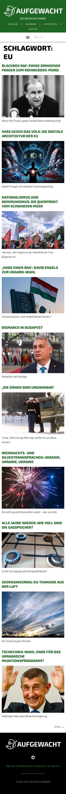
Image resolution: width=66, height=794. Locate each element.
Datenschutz (40, 766)
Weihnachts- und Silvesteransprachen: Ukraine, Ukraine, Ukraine (31, 457)
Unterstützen (50, 24)
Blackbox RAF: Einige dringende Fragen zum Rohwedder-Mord (31, 67)
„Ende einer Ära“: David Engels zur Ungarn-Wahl (30, 269)
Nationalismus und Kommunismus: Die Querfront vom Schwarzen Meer (30, 201)
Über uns (33, 29)
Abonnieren (30, 24)
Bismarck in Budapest (22, 327)
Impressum (24, 766)
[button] (28, 37)
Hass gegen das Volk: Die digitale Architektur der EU (32, 133)
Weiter (59, 726)
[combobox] (44, 37)
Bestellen (13, 24)
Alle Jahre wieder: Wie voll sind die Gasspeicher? (32, 525)
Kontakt (55, 766)
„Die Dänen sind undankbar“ (28, 387)
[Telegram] (33, 757)
